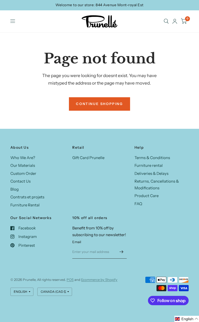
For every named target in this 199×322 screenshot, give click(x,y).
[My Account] (174, 21)
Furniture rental (148, 165)
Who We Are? (22, 157)
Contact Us (20, 181)
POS (70, 280)
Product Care (146, 195)
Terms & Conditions (152, 157)
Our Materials (22, 165)
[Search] (166, 21)
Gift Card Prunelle (88, 157)
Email (76, 242)
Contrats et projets (27, 196)
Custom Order (23, 173)
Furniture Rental (25, 205)
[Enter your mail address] (121, 252)
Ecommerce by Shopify (99, 280)
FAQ (138, 203)
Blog (14, 189)
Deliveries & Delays (151, 173)
